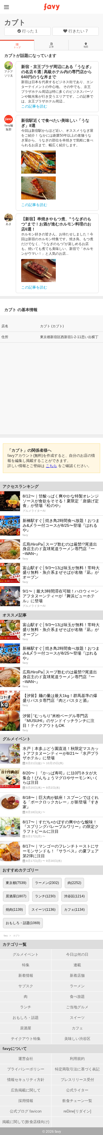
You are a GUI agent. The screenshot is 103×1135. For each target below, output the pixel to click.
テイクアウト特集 (26, 1039)
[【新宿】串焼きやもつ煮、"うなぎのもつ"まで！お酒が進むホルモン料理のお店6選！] (38, 270)
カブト (15, 22)
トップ (17, 47)
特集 (25, 965)
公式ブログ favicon (25, 1111)
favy (6, 935)
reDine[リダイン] (77, 1111)
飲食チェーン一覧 (77, 1101)
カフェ (77, 1028)
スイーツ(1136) (43, 910)
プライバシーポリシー (25, 1069)
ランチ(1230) (45, 896)
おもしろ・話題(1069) (23, 923)
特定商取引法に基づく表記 (77, 1069)
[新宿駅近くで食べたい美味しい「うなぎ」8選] (38, 162)
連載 (77, 965)
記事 (51, 47)
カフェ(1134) (74, 910)
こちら (51, 466)
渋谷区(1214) (74, 896)
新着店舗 (77, 975)
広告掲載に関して (26, 1090)
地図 (86, 47)
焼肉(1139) (14, 910)
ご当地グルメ (77, 1007)
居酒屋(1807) (16, 896)
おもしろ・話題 (26, 1017)
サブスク (25, 986)
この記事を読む (34, 106)
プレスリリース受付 (77, 1080)
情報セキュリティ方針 (25, 1080)
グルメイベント (26, 954)
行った (29, 31)
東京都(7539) (16, 883)
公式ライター (77, 1090)
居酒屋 (25, 1028)
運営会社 (25, 1058)
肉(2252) (74, 883)
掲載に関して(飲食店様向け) (25, 1122)
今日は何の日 (77, 954)
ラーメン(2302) (47, 883)
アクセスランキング (21, 486)
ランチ (25, 1007)
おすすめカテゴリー (21, 870)
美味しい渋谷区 (77, 1039)
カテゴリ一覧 (15, 944)
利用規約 (77, 1058)
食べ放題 (77, 996)
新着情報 (25, 975)
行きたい (77, 31)
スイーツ (77, 1017)
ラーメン (77, 986)
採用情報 (25, 1101)
